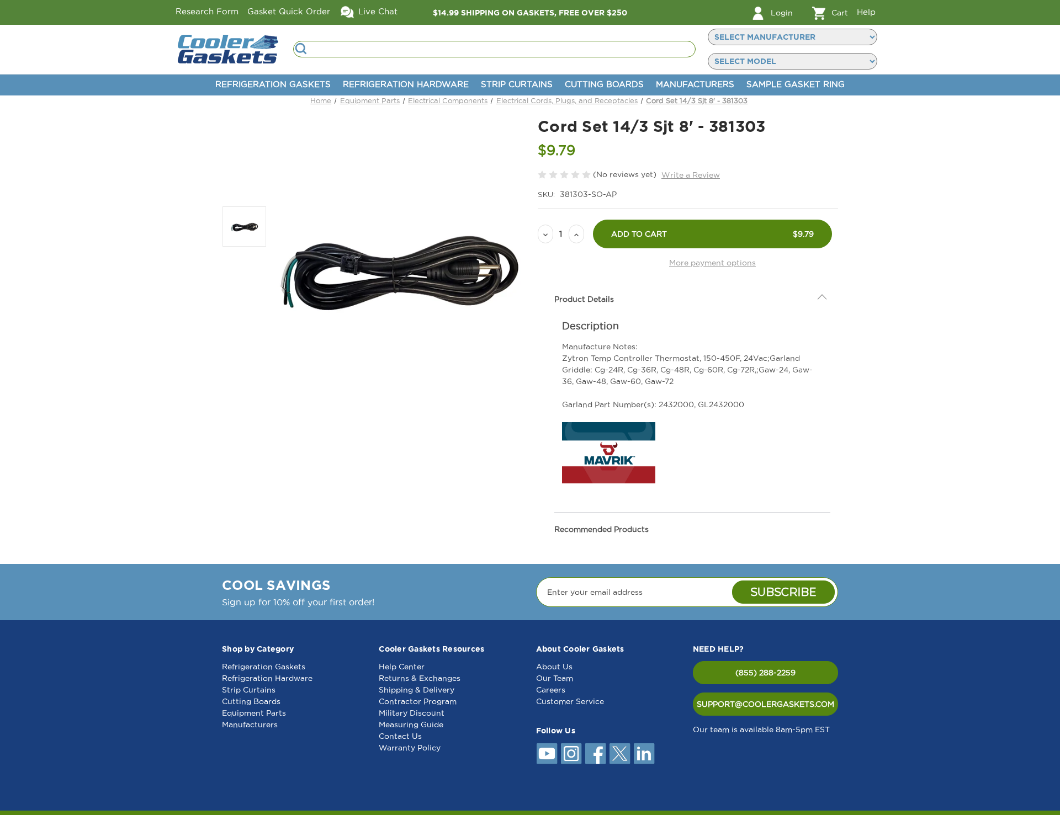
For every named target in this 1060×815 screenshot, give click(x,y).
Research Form (207, 11)
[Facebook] (596, 754)
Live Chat (377, 11)
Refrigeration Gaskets (273, 84)
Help (866, 12)
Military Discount (411, 713)
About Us (554, 666)
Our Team (554, 678)
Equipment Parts (254, 713)
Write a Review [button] (690, 175)
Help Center (402, 666)
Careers (550, 689)
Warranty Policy (410, 747)
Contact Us (400, 736)
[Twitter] (620, 754)
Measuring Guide (411, 724)
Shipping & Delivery (416, 689)
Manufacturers (695, 84)
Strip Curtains (517, 84)
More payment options (712, 262)
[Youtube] (547, 754)
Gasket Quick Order (288, 11)
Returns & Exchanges (419, 678)
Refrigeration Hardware (406, 84)
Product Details (584, 299)
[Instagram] (571, 754)
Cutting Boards (604, 84)
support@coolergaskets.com (765, 704)
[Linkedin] (644, 754)
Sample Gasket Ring (795, 84)
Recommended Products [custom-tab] (601, 529)
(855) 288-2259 (765, 672)
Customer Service (570, 701)
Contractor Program (418, 701)
